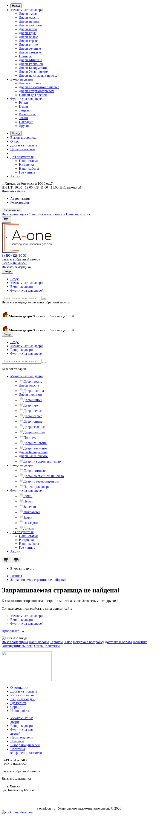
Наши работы (29, 168)
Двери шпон (28, 29)
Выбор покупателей (25, 745)
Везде (14, 279)
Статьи (39, 646)
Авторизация (20, 198)
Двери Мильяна (30, 60)
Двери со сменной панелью (39, 87)
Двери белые (28, 37)
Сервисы (56, 642)
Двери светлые (30, 52)
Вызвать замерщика (16, 267)
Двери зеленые (30, 48)
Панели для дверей (33, 95)
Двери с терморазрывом (36, 91)
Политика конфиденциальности (26, 751)
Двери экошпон (30, 25)
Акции (15, 176)
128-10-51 (14, 255)
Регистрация (19, 202)
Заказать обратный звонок (21, 259)
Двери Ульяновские (33, 71)
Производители (21, 737)
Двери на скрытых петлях (38, 75)
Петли (23, 106)
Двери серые (28, 41)
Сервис (15, 707)
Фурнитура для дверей (27, 98)
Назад (16, 5)
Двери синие (28, 44)
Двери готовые (30, 83)
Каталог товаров (22, 695)
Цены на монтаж (22, 149)
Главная (16, 576)
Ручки (23, 102)
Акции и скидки (22, 699)
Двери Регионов (31, 64)
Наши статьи (28, 161)
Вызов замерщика (23, 137)
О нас (14, 141)
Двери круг (27, 33)
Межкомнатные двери (26, 10)
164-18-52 (14, 263)
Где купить (27, 172)
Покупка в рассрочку (88, 642)
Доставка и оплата (23, 145)
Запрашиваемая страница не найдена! (38, 580)
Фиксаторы (27, 114)
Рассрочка (26, 164)
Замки (23, 118)
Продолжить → (13, 631)
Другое (24, 126)
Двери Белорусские (33, 68)
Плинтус (25, 56)
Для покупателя (22, 157)
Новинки (17, 741)
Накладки (26, 122)
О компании (19, 687)
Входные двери (21, 79)
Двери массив (29, 17)
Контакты (52, 646)
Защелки (25, 110)
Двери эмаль (28, 13)
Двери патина (29, 21)
